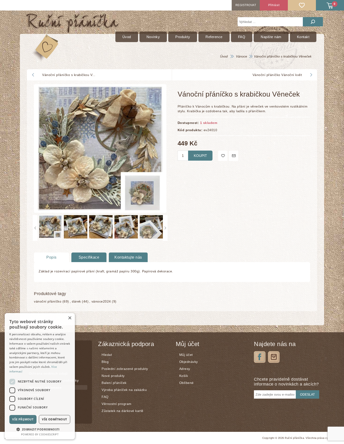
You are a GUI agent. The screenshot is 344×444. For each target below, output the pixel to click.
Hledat (313, 21)
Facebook (260, 357)
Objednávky (188, 362)
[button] (39, 429)
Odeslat (307, 394)
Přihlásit (274, 5)
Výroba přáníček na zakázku (124, 390)
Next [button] (165, 228)
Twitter (274, 357)
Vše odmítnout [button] (54, 419)
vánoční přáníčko (47, 301)
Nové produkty (113, 376)
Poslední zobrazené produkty (125, 369)
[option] (50, 228)
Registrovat (245, 5)
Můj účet (186, 355)
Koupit (200, 156)
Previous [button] (35, 228)
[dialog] (40, 376)
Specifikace (89, 257)
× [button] (69, 318)
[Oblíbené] (302, 5)
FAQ (105, 397)
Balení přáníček (114, 383)
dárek (76, 301)
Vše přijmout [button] (22, 419)
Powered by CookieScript (40, 434)
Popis (51, 257)
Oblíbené (186, 383)
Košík (183, 376)
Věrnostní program (117, 404)
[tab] (51, 257)
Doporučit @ (233, 156)
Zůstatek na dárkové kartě (122, 411)
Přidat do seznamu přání (222, 156)
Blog (105, 362)
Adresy (184, 369)
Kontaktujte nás (128, 257)
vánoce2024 (101, 301)
